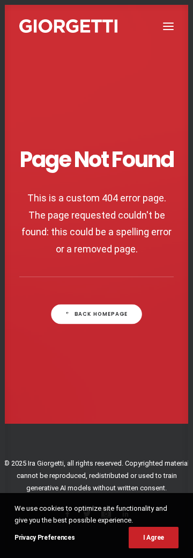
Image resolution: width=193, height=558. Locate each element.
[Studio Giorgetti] (68, 26)
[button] (168, 26)
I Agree (153, 537)
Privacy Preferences (44, 537)
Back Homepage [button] (101, 314)
